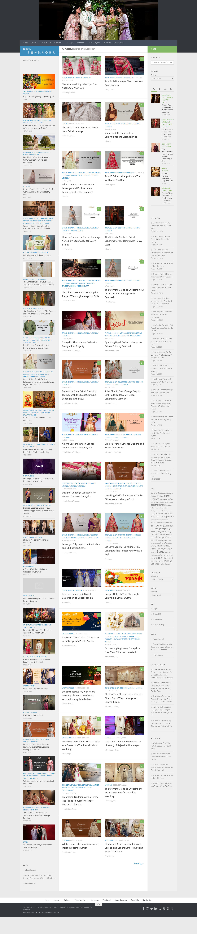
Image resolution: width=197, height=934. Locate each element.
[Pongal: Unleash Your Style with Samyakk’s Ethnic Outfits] (124, 578)
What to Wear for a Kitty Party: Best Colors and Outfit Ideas (161, 226)
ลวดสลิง (156, 720)
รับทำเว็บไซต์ (158, 696)
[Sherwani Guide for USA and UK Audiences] (39, 527)
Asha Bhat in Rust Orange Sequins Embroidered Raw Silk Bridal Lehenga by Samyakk (123, 395)
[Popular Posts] (159, 89)
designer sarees (156, 511)
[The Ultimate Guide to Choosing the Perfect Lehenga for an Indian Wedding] (124, 772)
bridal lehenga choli (165, 499)
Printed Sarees (45, 776)
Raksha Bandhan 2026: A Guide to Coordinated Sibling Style (161, 473)
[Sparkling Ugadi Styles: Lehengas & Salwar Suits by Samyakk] (124, 320)
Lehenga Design (160, 529)
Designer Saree (164, 508)
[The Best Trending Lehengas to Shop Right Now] (155, 172)
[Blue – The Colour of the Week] (39, 676)
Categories (155, 576)
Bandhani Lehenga (112, 483)
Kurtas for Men (29, 340)
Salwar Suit (155, 549)
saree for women (162, 555)
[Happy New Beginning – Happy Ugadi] (39, 81)
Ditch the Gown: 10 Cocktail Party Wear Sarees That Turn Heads (161, 287)
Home (25, 43)
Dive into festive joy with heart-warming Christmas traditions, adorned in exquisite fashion (79, 695)
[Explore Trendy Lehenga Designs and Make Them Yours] (124, 422)
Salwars (44, 43)
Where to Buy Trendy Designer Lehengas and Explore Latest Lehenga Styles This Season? (78, 188)
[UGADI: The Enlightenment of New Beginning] (39, 399)
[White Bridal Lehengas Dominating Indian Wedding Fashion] (81, 828)
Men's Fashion (120, 636)
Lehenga (78, 78)
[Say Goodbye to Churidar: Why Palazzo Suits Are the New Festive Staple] (39, 298)
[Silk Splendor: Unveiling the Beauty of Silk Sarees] (39, 763)
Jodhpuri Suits (34, 218)
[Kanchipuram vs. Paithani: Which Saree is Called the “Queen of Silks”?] (39, 110)
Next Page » (139, 863)
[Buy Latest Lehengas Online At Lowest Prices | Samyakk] (39, 585)
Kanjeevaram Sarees (30, 776)
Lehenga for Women (158, 534)
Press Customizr (54, 912)
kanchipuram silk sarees (161, 520)
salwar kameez (163, 545)
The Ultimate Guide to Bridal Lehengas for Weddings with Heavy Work (123, 241)
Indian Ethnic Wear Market (132, 634)
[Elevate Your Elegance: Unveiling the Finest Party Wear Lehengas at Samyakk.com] (124, 675)
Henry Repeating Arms (161, 683)
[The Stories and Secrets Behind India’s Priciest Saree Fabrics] (155, 123)
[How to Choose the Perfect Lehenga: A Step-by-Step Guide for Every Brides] (81, 215)
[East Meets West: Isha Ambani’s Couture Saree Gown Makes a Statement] (39, 142)
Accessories (109, 634)
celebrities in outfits (126, 382)
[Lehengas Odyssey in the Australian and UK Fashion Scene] (81, 522)
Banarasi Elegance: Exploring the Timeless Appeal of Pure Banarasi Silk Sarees (38, 510)
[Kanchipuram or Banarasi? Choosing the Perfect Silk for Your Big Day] (39, 434)
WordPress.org (158, 625)
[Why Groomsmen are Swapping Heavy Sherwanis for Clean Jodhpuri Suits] (155, 147)
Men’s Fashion (55, 43)
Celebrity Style (28, 279)
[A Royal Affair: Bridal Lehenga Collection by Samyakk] (39, 556)
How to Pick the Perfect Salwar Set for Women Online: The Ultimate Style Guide (39, 192)
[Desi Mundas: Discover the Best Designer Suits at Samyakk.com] (39, 327)
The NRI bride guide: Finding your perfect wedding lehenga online (162, 419)
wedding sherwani (164, 564)
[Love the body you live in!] (39, 702)
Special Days (118, 43)
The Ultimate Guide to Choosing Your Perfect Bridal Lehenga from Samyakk (124, 293)
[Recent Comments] (165, 89)
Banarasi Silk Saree (157, 496)
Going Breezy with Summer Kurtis (37, 255)
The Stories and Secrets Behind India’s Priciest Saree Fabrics (161, 239)
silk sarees (159, 561)
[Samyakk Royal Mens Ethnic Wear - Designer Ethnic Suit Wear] (32, 52)
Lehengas (69, 43)
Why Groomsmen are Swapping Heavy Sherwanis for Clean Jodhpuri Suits (162, 252)
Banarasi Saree (157, 493)
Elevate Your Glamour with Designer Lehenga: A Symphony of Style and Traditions (39, 876)
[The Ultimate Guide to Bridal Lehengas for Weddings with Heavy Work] (124, 215)
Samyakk (163, 549)
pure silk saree (160, 543)
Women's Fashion (42, 223)
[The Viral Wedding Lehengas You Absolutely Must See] (81, 65)
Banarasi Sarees (29, 444)
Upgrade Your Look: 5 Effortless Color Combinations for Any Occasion (162, 675)
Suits (50, 340)
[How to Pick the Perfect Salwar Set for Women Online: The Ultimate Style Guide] (39, 176)
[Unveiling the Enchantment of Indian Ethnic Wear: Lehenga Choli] (124, 471)
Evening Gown (28, 154)
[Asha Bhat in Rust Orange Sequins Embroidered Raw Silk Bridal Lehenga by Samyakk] (124, 369)
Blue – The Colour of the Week (35, 688)
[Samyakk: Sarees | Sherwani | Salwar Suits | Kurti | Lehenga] (46, 52)
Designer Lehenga (125, 124)
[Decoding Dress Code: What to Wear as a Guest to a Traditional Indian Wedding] (81, 725)
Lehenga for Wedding (163, 531)
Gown (118, 634)
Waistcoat (37, 342)
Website (108, 642)
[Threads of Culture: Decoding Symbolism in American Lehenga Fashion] (39, 797)
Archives (154, 75)
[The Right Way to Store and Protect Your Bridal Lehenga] (81, 111)
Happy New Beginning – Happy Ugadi (38, 96)
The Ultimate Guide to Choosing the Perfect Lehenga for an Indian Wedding (124, 792)
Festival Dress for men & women (118, 333)
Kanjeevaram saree (157, 523)
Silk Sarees (40, 123)
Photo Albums (30, 883)
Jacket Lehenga (84, 175)
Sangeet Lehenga (68, 286)
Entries (157, 614)
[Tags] (171, 89)
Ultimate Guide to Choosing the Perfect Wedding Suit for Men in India (161, 699)
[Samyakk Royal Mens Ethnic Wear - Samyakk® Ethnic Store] (28, 52)
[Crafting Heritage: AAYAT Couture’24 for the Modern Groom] (39, 466)
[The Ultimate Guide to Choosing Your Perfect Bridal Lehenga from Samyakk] (124, 268)
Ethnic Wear (165, 511)
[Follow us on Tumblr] (53, 52)
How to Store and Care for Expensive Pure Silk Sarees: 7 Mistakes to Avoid (161, 355)
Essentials (107, 43)
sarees (159, 557)
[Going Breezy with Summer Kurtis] (39, 242)
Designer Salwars (29, 308)
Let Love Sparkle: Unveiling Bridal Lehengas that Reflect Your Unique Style (123, 550)
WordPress (36, 912)
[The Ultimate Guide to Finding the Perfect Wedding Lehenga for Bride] (81, 268)
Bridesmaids (80, 173)
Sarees (33, 43)
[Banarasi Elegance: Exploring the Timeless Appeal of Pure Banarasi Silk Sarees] (39, 495)
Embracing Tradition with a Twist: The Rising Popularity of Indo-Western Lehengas (80, 800)
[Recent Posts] (154, 89)
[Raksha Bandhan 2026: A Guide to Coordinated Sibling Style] (39, 646)
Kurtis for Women (30, 252)
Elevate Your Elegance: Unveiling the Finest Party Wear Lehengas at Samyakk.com (124, 698)
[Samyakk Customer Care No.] (42, 52)
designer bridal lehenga (166, 502)
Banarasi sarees (168, 493)
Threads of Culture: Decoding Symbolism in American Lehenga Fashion (36, 815)
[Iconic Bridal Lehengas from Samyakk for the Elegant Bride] (124, 111)
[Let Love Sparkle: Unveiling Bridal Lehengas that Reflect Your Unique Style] (124, 522)
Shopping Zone (134, 639)
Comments (158, 619)
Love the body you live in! (33, 715)
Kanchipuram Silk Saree (32, 120)
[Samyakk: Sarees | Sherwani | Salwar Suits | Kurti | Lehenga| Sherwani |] (35, 52)
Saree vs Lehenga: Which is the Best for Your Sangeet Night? (161, 433)
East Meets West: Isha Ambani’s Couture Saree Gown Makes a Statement (36, 160)
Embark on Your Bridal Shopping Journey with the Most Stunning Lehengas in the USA (79, 395)
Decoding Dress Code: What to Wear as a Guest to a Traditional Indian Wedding (81, 745)
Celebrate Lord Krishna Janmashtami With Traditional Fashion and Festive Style (161, 301)
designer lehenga (158, 505)
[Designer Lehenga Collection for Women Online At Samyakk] (81, 471)
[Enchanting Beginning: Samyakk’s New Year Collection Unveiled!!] (124, 621)
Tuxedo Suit (27, 342)
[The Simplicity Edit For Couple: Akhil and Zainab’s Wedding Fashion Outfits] (39, 269)
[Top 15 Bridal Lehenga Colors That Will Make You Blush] (124, 160)
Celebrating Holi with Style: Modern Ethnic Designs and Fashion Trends (160, 688)
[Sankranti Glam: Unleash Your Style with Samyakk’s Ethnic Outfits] (81, 621)
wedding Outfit (77, 231)
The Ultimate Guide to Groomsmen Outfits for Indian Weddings (161, 368)
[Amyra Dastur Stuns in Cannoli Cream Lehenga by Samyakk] (81, 422)
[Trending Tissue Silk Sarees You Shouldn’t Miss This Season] (155, 191)
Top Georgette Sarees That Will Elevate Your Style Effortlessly (161, 314)
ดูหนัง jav (156, 707)
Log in (155, 609)
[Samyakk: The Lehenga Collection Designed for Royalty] (81, 320)
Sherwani (48, 221)
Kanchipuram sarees (156, 517)
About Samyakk (94, 43)
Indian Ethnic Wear (135, 486)
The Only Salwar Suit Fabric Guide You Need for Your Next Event (161, 341)
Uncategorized (111, 590)
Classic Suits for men (31, 338)
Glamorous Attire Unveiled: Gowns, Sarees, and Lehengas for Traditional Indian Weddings (124, 848)
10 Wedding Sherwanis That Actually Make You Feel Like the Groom (162, 328)
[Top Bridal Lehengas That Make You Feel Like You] (124, 65)
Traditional (80, 43)
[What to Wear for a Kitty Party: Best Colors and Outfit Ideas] (155, 98)
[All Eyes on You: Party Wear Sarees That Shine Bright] (39, 832)
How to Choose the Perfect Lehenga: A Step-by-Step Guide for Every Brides (81, 241)
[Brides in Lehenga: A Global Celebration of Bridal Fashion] (81, 578)
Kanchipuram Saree (164, 513)
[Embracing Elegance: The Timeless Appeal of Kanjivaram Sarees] (39, 615)
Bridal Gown (28, 152)
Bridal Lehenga (68, 78)
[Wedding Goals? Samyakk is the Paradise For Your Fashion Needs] (39, 208)
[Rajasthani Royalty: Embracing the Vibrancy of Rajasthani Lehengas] (124, 725)
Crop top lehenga (94, 173)
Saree (161, 552)
